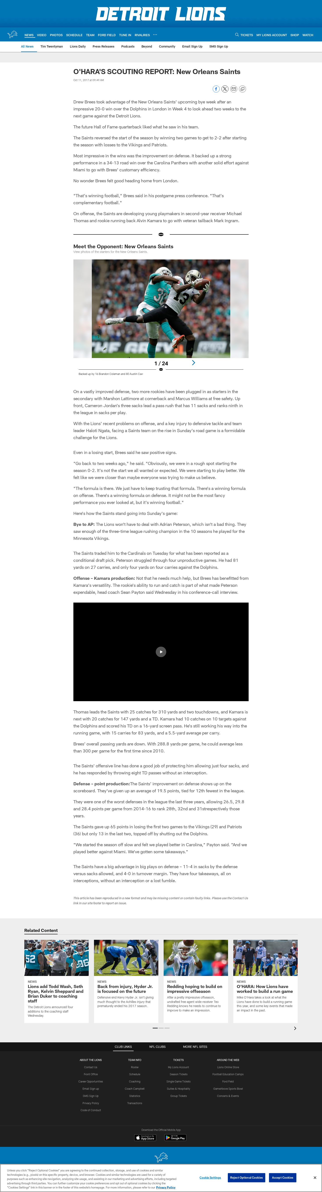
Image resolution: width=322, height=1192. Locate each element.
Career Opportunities (90, 1081)
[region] (161, 1178)
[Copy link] (242, 89)
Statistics (134, 1095)
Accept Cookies (282, 1177)
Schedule (134, 1074)
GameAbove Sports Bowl (228, 1088)
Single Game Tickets (178, 1081)
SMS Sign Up (91, 1095)
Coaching (134, 1081)
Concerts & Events (228, 1095)
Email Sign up (91, 1088)
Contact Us (90, 1067)
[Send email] (233, 91)
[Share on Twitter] (224, 91)
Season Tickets (179, 1074)
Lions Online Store (228, 1067)
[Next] (193, 362)
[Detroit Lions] (161, 1157)
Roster (135, 1067)
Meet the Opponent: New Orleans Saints (123, 246)
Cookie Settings (210, 1177)
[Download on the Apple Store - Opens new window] (145, 1138)
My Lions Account (178, 1067)
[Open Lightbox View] (161, 320)
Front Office (91, 1074)
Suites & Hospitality (178, 1088)
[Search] (237, 34)
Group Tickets (178, 1095)
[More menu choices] (155, 34)
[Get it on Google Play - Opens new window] (175, 1139)
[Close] (315, 1178)
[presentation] (296, 1029)
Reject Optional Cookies (246, 1177)
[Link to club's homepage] (12, 34)
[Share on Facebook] (216, 91)
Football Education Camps (228, 1074)
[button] (161, 652)
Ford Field (228, 1081)
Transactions (134, 1103)
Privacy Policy (91, 1103)
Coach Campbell (135, 1088)
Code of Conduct (91, 1110)
